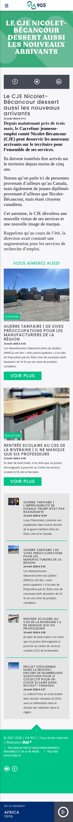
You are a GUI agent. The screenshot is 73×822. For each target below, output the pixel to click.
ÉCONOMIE (12, 316)
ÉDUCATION (12, 435)
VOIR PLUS (22, 376)
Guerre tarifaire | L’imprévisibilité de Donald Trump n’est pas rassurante (44, 507)
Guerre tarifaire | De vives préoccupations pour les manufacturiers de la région (34, 333)
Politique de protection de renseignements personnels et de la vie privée (32, 750)
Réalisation (14, 742)
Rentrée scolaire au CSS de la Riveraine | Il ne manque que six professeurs (35, 450)
